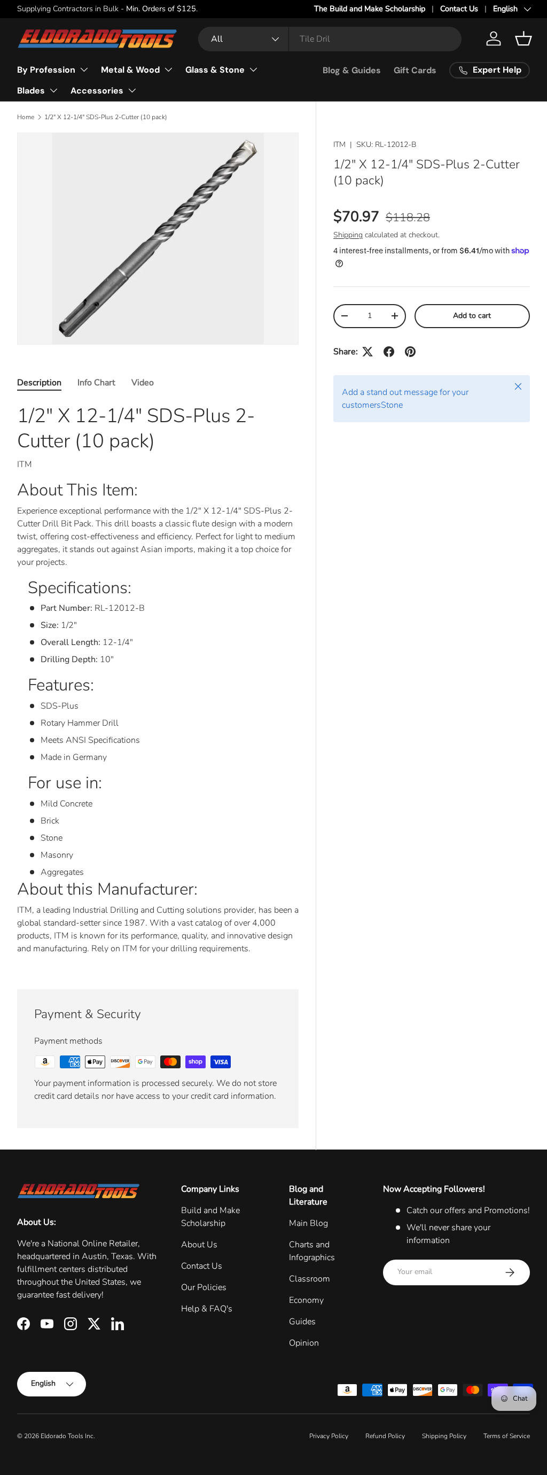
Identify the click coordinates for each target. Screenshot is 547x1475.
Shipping (348, 235)
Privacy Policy (328, 1436)
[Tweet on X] (367, 351)
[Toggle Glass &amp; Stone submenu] (253, 69)
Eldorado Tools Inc (67, 1436)
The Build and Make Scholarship (369, 8)
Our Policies (203, 1287)
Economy (306, 1300)
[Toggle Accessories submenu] (132, 90)
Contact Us (459, 8)
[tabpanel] (158, 683)
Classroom (309, 1279)
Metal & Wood (130, 69)
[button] (523, 38)
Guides (302, 1322)
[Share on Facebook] (389, 351)
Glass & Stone (215, 69)
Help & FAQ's (206, 1309)
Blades (31, 90)
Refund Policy (385, 1436)
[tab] (39, 382)
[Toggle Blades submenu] (53, 90)
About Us (199, 1245)
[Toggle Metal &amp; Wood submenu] (168, 69)
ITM (339, 144)
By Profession (46, 69)
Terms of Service (506, 1436)
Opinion (304, 1343)
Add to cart (472, 315)
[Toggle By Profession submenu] (83, 69)
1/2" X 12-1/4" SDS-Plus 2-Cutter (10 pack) (105, 117)
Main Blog (308, 1223)
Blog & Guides (352, 70)
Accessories (97, 90)
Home (25, 117)
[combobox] (330, 39)
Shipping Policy (444, 1436)
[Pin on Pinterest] (410, 351)
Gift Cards (415, 70)
